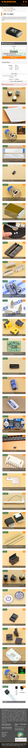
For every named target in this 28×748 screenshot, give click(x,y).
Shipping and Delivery (9, 746)
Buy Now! (14, 57)
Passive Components (9, 9)
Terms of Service (23, 746)
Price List (4, 733)
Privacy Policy (16, 746)
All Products (9, 8)
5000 (10, 53)
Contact (3, 736)
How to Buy (4, 735)
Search (24, 4)
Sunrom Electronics (6, 724)
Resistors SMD (8, 10)
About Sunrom (5, 732)
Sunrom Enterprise (19, 729)
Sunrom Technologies (7, 727)
